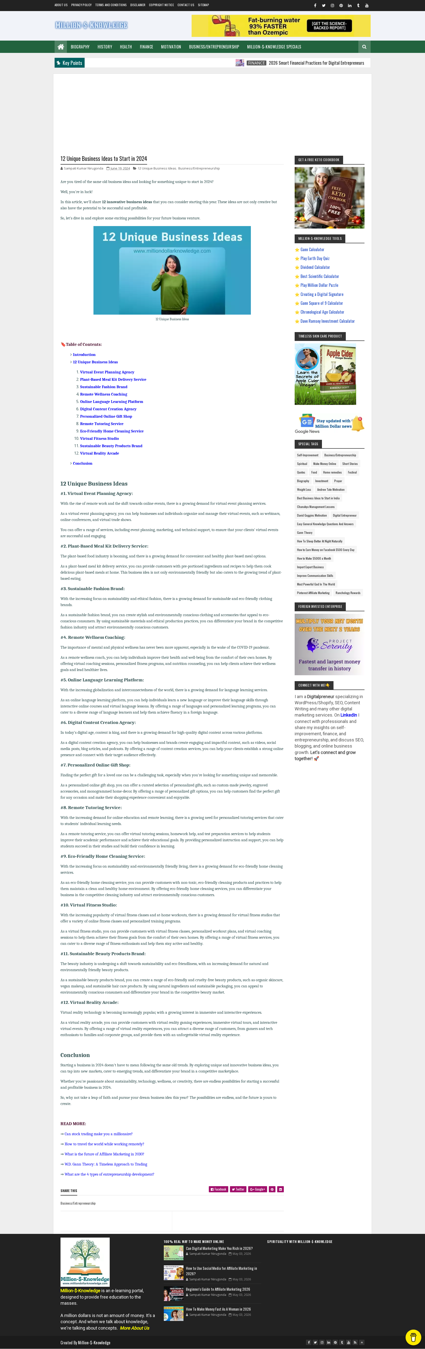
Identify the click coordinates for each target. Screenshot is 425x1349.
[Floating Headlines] (214, 62)
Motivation (171, 47)
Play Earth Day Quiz (315, 258)
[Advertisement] (212, 108)
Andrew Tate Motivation (331, 489)
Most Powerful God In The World (316, 584)
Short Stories (350, 463)
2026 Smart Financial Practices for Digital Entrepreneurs (290, 63)
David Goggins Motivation (312, 515)
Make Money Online (324, 463)
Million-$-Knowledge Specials (274, 47)
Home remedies (332, 472)
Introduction (84, 355)
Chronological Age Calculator (322, 312)
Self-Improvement (307, 455)
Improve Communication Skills (315, 575)
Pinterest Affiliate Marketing (313, 593)
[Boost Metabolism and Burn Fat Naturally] (281, 35)
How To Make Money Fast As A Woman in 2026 (218, 1309)
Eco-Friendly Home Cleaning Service (112, 431)
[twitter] (324, 6)
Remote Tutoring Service (101, 424)
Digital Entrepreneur (345, 515)
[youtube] (367, 6)
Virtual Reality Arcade (99, 453)
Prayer (338, 481)
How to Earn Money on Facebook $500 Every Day (325, 550)
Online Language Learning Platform (111, 401)
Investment (321, 481)
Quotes (301, 472)
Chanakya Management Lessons (316, 507)
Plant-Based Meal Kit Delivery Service (113, 379)
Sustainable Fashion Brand (103, 387)
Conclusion (82, 463)
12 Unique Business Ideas (157, 168)
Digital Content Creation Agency (108, 409)
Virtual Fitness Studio (99, 438)
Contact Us (186, 5)
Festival (352, 472)
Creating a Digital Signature (322, 294)
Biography (80, 47)
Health (126, 47)
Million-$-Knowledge (94, 1343)
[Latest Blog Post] (173, 1252)
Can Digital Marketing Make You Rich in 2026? (219, 1248)
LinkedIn (349, 715)
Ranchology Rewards (348, 593)
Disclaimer (137, 5)
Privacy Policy (81, 5)
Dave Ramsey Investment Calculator (328, 321)
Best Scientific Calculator (320, 276)
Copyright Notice (161, 5)
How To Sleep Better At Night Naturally (319, 541)
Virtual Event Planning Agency (107, 372)
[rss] (355, 1342)
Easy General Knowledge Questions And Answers (325, 524)
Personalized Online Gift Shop (106, 416)
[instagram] (332, 6)
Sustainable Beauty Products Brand (111, 446)
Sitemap (203, 5)
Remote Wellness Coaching (103, 394)
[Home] (60, 46)
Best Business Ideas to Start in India (318, 498)
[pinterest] (341, 6)
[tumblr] (358, 6)
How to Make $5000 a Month (314, 558)
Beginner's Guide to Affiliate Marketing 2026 (218, 1289)
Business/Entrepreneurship (214, 47)
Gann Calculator (312, 249)
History (105, 47)
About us (61, 5)
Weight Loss (304, 489)
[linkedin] (349, 6)
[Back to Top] (361, 1342)
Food (314, 472)
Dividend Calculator (315, 267)
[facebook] (315, 6)
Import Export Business (310, 567)
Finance (146, 47)
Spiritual (302, 463)
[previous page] (115, 1215)
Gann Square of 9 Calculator (322, 303)
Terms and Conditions (111, 5)
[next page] (229, 1215)
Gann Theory (304, 532)
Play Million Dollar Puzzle (319, 285)
